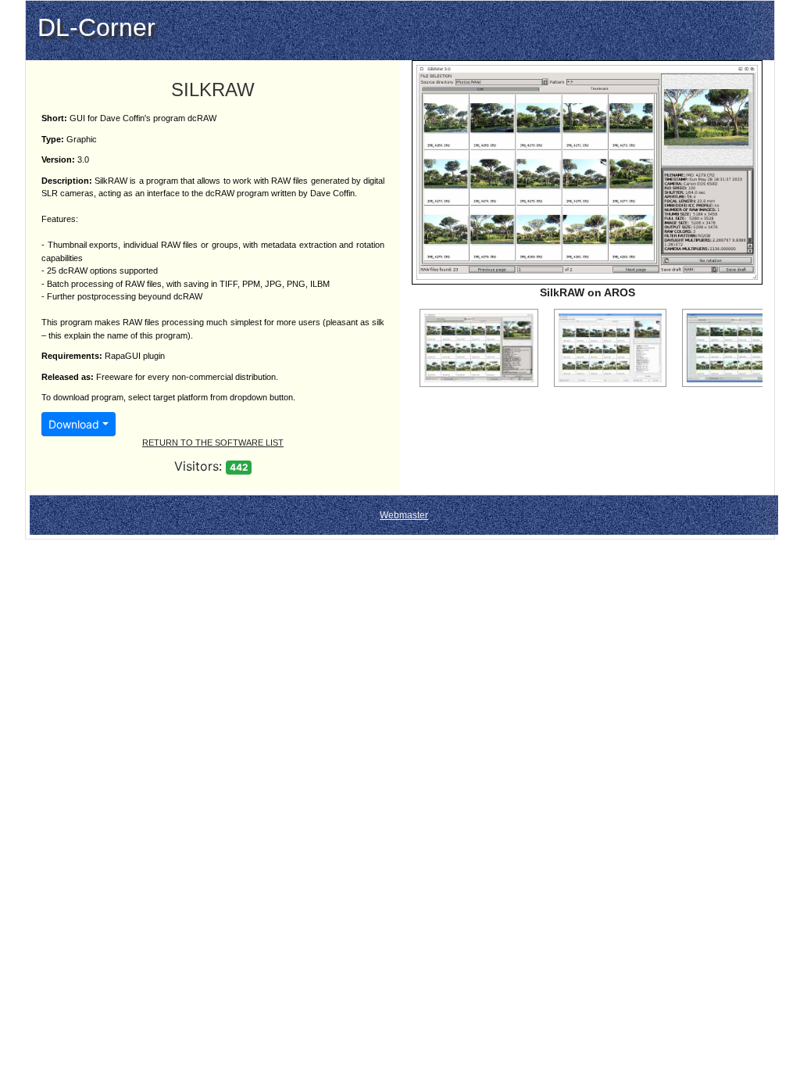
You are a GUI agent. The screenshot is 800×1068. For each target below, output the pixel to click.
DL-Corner (96, 27)
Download (73, 424)
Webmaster (404, 515)
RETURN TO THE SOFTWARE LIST (213, 442)
